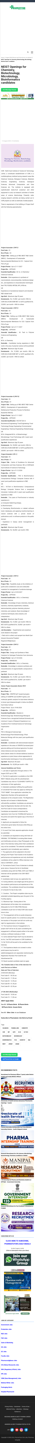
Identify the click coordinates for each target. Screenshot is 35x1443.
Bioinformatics (7, 1040)
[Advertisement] (17, 30)
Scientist (22, 1040)
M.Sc (19, 1032)
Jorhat (10, 1044)
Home (2, 57)
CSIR (4, 1032)
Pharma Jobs (15, 1028)
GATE (14, 1032)
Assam (17, 1044)
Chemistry (25, 1028)
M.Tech (26, 1032)
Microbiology (18, 1036)
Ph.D (15, 1040)
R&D (29, 1040)
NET (9, 1032)
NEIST (4, 1044)
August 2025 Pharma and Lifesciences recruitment (19, 57)
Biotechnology (7, 1036)
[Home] (17, 7)
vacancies (5, 1028)
